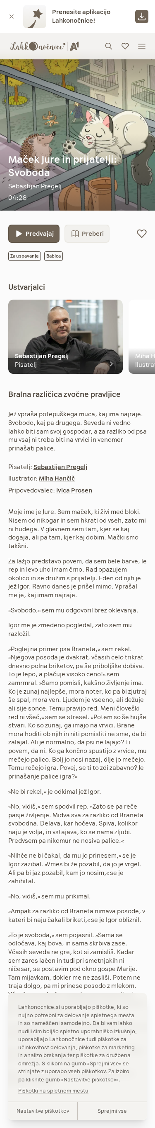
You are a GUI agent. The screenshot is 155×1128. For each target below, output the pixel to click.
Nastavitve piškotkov (43, 1110)
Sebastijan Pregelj (60, 467)
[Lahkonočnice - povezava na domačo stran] (44, 46)
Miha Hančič (57, 478)
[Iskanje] (108, 46)
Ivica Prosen (74, 490)
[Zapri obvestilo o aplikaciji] (11, 16)
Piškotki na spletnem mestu (53, 1090)
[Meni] (142, 46)
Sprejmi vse (112, 1110)
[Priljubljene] (125, 46)
